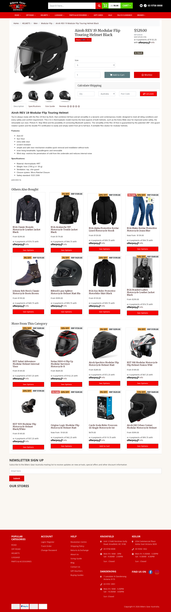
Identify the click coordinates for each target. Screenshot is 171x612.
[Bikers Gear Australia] (18, 6)
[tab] (18, 106)
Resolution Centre (79, 542)
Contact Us (75, 567)
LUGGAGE (59, 15)
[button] (147, 75)
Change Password (49, 550)
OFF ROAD (30, 15)
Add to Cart (118, 74)
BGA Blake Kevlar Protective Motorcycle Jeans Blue (142, 229)
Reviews (63, 106)
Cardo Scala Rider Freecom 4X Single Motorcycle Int (103, 426)
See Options (28, 250)
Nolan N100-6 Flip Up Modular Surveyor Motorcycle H (62, 364)
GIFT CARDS (98, 15)
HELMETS (44, 15)
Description (19, 106)
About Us (75, 554)
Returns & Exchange (80, 550)
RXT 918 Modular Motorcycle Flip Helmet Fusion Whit (142, 363)
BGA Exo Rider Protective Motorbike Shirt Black (102, 292)
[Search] (99, 6)
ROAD (17, 15)
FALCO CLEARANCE (124, 15)
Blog (72, 562)
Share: (78, 40)
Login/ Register (47, 542)
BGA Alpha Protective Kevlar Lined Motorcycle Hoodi (104, 229)
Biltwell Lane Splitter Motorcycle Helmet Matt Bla (65, 292)
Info (152, 42)
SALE (110, 15)
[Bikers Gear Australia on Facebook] (151, 572)
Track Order (46, 546)
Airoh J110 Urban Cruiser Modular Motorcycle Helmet (142, 426)
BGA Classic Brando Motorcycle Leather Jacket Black (26, 229)
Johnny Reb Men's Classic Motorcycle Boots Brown (26, 292)
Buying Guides (77, 575)
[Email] (141, 5)
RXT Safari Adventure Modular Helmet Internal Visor (26, 364)
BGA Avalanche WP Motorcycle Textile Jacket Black (64, 229)
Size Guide (50, 106)
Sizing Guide (76, 558)
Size (76, 60)
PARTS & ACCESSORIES (78, 15)
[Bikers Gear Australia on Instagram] (157, 572)
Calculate (149, 94)
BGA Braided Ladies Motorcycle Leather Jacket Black (141, 292)
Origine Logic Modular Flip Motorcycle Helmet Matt (65, 426)
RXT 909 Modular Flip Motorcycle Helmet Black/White (24, 426)
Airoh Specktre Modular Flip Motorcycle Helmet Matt (104, 363)
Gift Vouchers (77, 571)
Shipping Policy (77, 546)
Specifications (34, 106)
